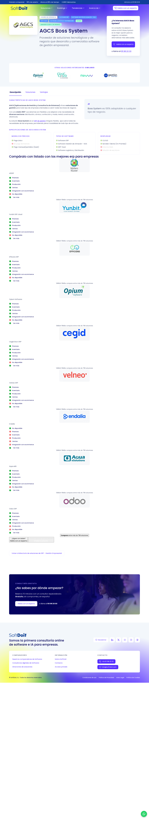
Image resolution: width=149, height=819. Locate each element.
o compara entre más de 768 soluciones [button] (79, 200)
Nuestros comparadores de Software (27, 659)
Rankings (61, 8)
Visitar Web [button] (60, 199)
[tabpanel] (74, 127)
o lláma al (48, 603)
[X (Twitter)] (118, 639)
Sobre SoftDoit (60, 659)
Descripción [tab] (15, 92)
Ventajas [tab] (44, 92)
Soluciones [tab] (30, 92)
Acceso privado (61, 667)
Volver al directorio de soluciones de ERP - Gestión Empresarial (37, 553)
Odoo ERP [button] (13, 509)
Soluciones (46, 8)
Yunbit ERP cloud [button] (15, 214)
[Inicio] (19, 8)
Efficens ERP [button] (14, 257)
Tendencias (77, 8)
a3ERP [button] (11, 173)
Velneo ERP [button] (13, 383)
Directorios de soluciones (22, 667)
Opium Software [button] (15, 299)
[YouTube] (124, 639)
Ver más (15, 197)
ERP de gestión (40, 121)
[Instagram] (131, 639)
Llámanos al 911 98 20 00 (132, 2)
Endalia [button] (12, 424)
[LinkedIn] (112, 639)
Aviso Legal (120, 677)
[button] (74, 165)
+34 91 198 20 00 (108, 661)
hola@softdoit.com (109, 667)
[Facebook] (137, 639)
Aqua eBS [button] (13, 466)
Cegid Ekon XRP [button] (15, 342)
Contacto (59, 663)
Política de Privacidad (106, 677)
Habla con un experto (127, 8)
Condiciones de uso (89, 677)
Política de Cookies (133, 677)
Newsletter (102, 640)
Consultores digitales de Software (25, 663)
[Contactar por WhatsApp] (144, 814)
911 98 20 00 (126, 51)
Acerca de (93, 8)
